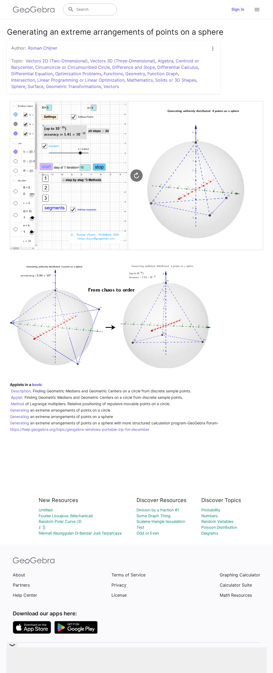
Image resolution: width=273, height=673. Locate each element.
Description (21, 391)
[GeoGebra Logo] (34, 9)
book (36, 384)
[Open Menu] (257, 9)
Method (17, 403)
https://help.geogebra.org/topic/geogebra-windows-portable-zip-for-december (79, 429)
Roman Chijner (42, 48)
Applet (16, 397)
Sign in (237, 9)
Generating (19, 410)
